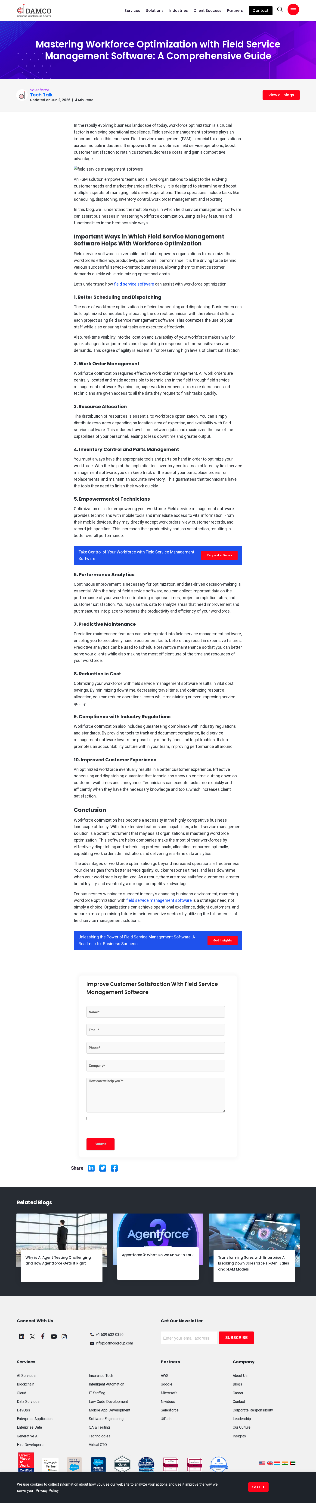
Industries (178, 10)
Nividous (168, 1401)
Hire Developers (30, 1445)
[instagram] (64, 1336)
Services (132, 10)
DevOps (23, 1410)
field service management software (159, 900)
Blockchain (25, 1384)
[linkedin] (22, 1336)
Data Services (28, 1401)
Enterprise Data (29, 1427)
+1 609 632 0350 (110, 1334)
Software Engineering (106, 1419)
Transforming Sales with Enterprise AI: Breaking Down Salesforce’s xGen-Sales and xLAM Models (253, 1263)
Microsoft (169, 1393)
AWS (164, 1375)
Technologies (100, 1436)
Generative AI (28, 1436)
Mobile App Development (109, 1410)
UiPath (166, 1419)
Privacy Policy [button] (47, 1490)
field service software (134, 284)
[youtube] (54, 1336)
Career (238, 1393)
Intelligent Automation (106, 1384)
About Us (240, 1375)
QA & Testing (99, 1427)
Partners (235, 10)
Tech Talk (41, 95)
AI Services (26, 1375)
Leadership (242, 1419)
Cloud (21, 1393)
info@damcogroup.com (114, 1343)
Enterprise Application (35, 1419)
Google (166, 1384)
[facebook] (43, 1336)
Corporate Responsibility (253, 1410)
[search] (280, 9)
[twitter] (32, 1336)
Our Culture (242, 1427)
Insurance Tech (101, 1375)
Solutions (155, 10)
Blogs (237, 1384)
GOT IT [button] (258, 1487)
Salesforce (40, 90)
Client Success (207, 10)
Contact (261, 10)
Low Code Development (108, 1401)
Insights (239, 1436)
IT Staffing (97, 1393)
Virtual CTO (98, 1445)
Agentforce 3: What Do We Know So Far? (157, 1254)
